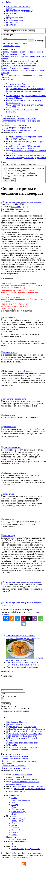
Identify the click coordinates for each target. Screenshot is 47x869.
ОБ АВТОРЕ (12, 23)
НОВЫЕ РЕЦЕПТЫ (15, 18)
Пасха (17, 745)
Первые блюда (17, 830)
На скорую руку (30, 736)
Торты (14, 835)
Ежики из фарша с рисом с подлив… (23, 638)
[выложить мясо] (9, 352)
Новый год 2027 (30, 743)
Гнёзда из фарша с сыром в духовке (27, 786)
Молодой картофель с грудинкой (16, 128)
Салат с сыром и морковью (14, 766)
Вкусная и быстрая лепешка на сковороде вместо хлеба (22, 783)
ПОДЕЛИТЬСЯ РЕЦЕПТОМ (19, 11)
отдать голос (9, 180)
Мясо (13, 802)
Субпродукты (17, 809)
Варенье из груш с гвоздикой (15, 125)
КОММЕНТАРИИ (14, 20)
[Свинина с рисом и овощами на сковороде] (21, 202)
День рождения (29, 726)
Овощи (14, 804)
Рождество (23, 750)
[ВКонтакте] (6, 618)
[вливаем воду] (8, 535)
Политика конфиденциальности (25, 849)
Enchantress (16, 206)
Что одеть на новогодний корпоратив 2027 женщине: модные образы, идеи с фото (26, 156)
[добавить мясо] (8, 519)
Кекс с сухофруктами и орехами (16, 768)
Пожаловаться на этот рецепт (16, 711)
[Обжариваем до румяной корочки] (17, 371)
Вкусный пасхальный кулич (24, 779)
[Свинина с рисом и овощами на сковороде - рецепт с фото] (23, 605)
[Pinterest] (23, 618)
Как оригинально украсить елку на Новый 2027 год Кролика (24, 138)
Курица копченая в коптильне (15, 756)
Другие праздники (33, 733)
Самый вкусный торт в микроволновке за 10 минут (19, 776)
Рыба (13, 807)
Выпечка (15, 823)
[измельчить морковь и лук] (13, 399)
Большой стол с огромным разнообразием (25, 168)
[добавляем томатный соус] (13, 473)
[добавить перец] (9, 427)
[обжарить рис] (8, 494)
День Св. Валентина (36, 729)
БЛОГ (9, 16)
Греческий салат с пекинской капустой (18, 63)
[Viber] (34, 618)
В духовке (15, 844)
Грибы (14, 798)
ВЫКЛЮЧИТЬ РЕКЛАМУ (18, 6)
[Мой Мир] (17, 618)
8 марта (18, 724)
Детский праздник (33, 731)
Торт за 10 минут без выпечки (15, 759)
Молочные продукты (20, 800)
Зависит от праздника (16, 170)
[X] (29, 618)
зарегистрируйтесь (11, 46)
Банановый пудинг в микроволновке (17, 68)
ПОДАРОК (11, 25)
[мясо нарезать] (8, 318)
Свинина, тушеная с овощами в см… (23, 662)
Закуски (15, 828)
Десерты (15, 825)
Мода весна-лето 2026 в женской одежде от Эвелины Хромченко (23, 147)
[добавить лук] (8, 415)
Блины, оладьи (18, 818)
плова (25, 264)
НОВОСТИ (11, 13)
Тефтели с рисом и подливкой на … (24, 659)
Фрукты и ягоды (18, 811)
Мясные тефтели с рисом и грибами (22, 53)
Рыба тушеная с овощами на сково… (23, 665)
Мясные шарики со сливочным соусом (19, 118)
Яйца (13, 814)
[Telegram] (23, 623)
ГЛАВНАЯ (11, 9)
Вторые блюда (17, 821)
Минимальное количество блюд (20, 173)
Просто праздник (32, 747)
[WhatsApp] (40, 618)
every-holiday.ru (7, 2)
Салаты (14, 832)
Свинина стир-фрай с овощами (20, 636)
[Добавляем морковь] (11, 447)
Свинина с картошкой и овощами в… (23, 667)
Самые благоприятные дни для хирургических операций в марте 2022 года (25, 87)
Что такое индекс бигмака (17, 84)
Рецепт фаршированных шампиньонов (19, 130)
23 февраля (23, 722)
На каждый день (18, 839)
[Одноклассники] (11, 618)
